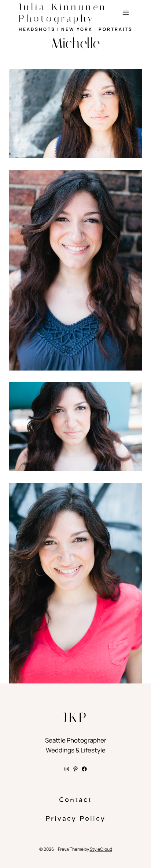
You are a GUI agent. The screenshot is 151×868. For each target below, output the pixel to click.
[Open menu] (125, 12)
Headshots (37, 29)
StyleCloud (101, 849)
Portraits (116, 29)
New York (77, 29)
